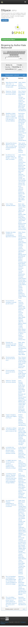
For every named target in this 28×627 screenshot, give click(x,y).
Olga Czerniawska (21, 516)
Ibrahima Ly (21, 192)
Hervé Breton (21, 509)
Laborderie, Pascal (21, 418)
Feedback (2, 623)
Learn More (5, 20)
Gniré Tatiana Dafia (22, 219)
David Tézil (21, 118)
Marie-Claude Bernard (21, 502)
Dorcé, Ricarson (20, 381)
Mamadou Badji (22, 432)
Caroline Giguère (20, 209)
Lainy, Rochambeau (21, 474)
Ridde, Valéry (21, 342)
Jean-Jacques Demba (21, 519)
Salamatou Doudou (20, 175)
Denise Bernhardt (20, 393)
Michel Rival (21, 557)
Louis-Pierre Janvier (21, 132)
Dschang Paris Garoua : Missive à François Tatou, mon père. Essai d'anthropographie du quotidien (11, 146)
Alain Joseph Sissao (21, 227)
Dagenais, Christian (20, 344)
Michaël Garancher (20, 240)
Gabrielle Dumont (20, 365)
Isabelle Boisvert (21, 375)
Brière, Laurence (20, 301)
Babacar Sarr (21, 193)
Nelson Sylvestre (21, 138)
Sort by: (8, 65)
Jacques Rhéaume (20, 554)
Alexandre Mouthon (20, 164)
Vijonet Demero (22, 482)
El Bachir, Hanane (20, 415)
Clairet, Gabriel (21, 358)
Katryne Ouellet (21, 295)
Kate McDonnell (22, 88)
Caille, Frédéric (21, 82)
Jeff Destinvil (21, 394)
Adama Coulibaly (21, 218)
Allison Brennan (22, 265)
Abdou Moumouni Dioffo (21, 171)
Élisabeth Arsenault (20, 151)
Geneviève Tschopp (20, 505)
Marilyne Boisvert (20, 259)
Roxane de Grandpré (21, 276)
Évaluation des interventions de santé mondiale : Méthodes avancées (11, 345)
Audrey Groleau (22, 242)
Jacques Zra (21, 588)
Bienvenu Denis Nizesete (22, 593)
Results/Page (16, 67)
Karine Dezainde (20, 311)
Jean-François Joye (21, 183)
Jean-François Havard (21, 182)
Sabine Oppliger (21, 547)
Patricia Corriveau (20, 270)
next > (24, 75)
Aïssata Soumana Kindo (22, 228)
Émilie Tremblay (22, 361)
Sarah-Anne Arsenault (21, 453)
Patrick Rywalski (22, 558)
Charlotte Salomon (20, 569)
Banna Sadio (21, 434)
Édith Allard (21, 251)
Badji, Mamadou (20, 157)
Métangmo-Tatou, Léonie (21, 577)
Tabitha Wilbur (21, 119)
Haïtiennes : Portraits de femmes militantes (11, 381)
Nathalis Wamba (22, 140)
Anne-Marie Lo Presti (22, 543)
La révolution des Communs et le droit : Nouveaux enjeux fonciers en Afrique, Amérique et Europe (11, 450)
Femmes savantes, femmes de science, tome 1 (10, 358)
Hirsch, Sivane (21, 232)
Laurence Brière (20, 328)
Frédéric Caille (21, 431)
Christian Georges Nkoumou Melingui (20, 290)
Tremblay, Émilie (20, 372)
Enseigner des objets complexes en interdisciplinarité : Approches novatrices (11, 234)
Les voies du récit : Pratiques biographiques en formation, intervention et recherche (11, 503)
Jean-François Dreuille (21, 177)
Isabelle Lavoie (21, 535)
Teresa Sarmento (20, 560)
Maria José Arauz (22, 352)
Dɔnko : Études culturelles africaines (10, 204)
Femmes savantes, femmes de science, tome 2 (10, 372)
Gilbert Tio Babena (20, 322)
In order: (20, 65)
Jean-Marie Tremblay (21, 443)
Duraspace (23, 622)
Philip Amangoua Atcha (22, 216)
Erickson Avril (21, 391)
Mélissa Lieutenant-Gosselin (21, 336)
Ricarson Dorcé (22, 397)
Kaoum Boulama (20, 222)
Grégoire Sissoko (20, 195)
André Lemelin (21, 363)
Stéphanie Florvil (20, 127)
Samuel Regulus (22, 133)
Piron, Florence (22, 91)
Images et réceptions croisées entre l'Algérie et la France (11, 416)
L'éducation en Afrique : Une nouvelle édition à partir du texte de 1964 (11, 429)
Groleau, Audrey (20, 234)
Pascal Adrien (21, 389)
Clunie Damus (21, 385)
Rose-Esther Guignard (21, 399)
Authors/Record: (9, 69)
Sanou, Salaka (21, 205)
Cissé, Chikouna (20, 461)
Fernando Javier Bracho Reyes (22, 262)
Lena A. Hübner (22, 332)
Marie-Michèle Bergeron (21, 256)
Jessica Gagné (21, 109)
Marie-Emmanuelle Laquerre (21, 538)
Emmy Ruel (21, 107)
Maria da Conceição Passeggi (22, 550)
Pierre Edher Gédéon (21, 129)
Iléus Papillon (21, 410)
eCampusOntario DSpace (8, 39)
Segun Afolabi (21, 317)
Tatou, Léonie (21, 143)
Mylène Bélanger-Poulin (22, 253)
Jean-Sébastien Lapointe (21, 103)
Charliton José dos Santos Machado (21, 523)
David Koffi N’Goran (22, 224)
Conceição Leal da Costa (22, 541)
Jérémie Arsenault (20, 314)
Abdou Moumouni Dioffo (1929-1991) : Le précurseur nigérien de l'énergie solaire (11, 85)
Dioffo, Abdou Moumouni (21, 428)
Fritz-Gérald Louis (21, 408)
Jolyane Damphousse (21, 273)
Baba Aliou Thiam (21, 197)
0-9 (8, 51)
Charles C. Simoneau (20, 267)
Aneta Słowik (21, 563)
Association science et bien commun (21, 598)
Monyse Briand (21, 511)
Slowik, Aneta (21, 500)
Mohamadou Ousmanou (21, 583)
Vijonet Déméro (21, 124)
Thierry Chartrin (21, 514)
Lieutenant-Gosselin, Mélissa (21, 305)
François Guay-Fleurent (22, 280)
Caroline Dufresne (20, 84)
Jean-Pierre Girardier (22, 179)
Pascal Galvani (21, 531)
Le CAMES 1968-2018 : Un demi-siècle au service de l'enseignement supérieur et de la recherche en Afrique (11, 464)
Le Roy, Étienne (22, 447)
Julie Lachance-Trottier (21, 100)
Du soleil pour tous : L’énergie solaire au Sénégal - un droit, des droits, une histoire (11, 157)
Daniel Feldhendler (21, 526)
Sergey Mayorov (20, 213)
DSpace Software (4, 622)
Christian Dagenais (20, 350)
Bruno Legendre (20, 186)
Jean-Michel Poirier (22, 105)
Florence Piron (21, 87)
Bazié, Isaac (21, 204)
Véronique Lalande (20, 97)
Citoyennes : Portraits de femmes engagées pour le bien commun (11, 92)
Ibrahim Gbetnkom (22, 532)
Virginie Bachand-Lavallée (22, 324)
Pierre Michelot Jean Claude (22, 401)
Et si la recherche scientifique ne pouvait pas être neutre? (11, 302)
